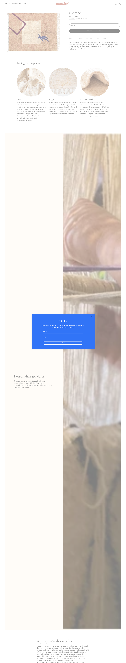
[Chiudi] (91, 316)
